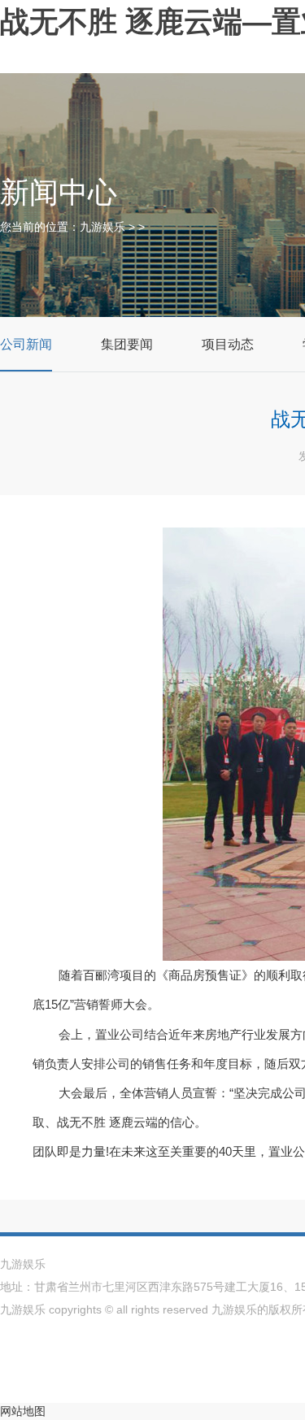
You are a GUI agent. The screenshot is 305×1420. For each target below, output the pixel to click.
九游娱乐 (102, 226)
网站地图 (23, 1411)
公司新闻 (26, 344)
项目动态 (228, 344)
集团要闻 (127, 344)
